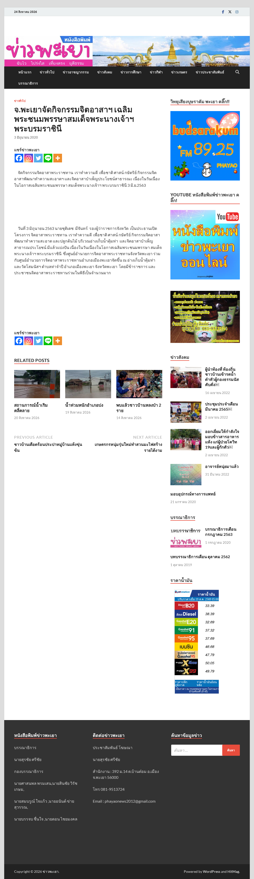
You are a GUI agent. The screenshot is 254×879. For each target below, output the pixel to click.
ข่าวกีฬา (156, 72)
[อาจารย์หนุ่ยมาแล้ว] (185, 466)
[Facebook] (223, 11)
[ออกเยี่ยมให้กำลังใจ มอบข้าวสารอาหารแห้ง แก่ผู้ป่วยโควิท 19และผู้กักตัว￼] (185, 431)
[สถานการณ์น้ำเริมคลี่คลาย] (37, 385)
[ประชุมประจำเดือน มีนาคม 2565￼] (185, 404)
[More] (57, 158)
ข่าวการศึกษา (131, 72)
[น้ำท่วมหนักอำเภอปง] (88, 385)
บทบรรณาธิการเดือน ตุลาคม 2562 (200, 556)
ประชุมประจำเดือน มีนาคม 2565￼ (221, 406)
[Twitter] (230, 11)
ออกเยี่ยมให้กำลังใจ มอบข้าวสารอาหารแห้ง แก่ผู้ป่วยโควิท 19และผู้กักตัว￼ (222, 439)
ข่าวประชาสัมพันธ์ (210, 72)
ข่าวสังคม (104, 72)
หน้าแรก (24, 72)
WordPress (211, 871)
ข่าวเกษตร (179, 72)
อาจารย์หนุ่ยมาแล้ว (222, 466)
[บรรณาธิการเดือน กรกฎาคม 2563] (185, 529)
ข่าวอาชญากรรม (76, 72)
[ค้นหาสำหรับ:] (205, 750)
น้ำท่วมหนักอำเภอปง (84, 405)
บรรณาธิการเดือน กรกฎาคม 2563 (220, 532)
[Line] (48, 158)
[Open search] (237, 72)
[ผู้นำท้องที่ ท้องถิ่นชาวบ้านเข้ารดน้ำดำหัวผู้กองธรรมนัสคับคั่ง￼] (185, 369)
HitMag (233, 871)
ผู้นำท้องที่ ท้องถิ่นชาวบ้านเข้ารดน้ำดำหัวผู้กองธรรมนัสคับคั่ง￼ (222, 377)
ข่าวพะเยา (51, 871)
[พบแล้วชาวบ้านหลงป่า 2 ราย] (139, 385)
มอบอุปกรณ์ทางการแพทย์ (193, 493)
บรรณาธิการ (28, 83)
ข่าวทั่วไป (47, 72)
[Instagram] (237, 11)
